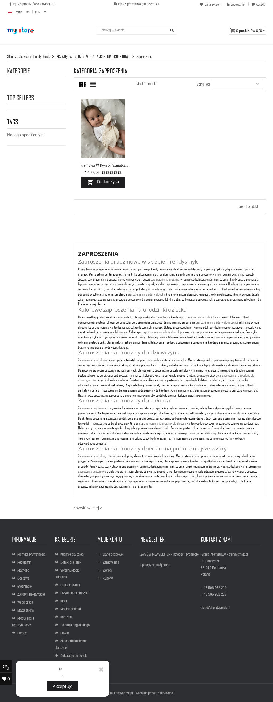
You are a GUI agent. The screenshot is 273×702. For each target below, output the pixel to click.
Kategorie (18, 71)
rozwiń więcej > (88, 507)
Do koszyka (103, 182)
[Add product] (121, 151)
